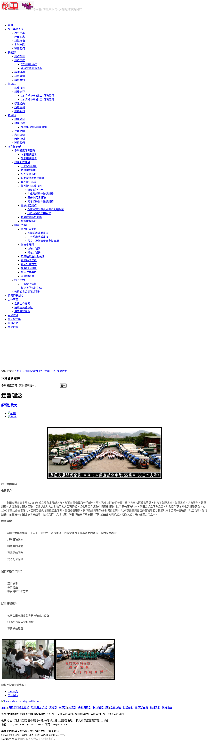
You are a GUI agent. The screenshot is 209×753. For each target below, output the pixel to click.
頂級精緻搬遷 (29, 170)
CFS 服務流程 (29, 64)
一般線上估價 (29, 284)
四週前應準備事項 (37, 233)
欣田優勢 (19, 135)
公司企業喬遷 (29, 174)
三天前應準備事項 (37, 236)
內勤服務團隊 (29, 154)
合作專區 (13, 299)
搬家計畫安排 (29, 229)
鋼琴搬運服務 (35, 189)
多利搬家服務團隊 (24, 150)
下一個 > (13, 695)
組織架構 (19, 40)
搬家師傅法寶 (29, 260)
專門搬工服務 (29, 182)
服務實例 (13, 315)
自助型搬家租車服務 (32, 178)
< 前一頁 (13, 691)
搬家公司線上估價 (18, 707)
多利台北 (45, 9)
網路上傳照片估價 (31, 287)
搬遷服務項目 (22, 162)
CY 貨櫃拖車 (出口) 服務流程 (37, 95)
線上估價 (19, 280)
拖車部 (12, 84)
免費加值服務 (29, 268)
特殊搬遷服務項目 (31, 185)
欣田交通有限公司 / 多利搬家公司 (37, 738)
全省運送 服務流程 (31, 68)
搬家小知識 (20, 225)
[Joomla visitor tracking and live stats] (21, 701)
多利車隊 (19, 44)
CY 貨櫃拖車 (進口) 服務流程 (37, 99)
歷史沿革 (19, 33)
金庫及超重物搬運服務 (40, 193)
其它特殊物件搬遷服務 (40, 201)
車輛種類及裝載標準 (32, 256)
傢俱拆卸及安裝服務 (39, 213)
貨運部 (12, 52)
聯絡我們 (19, 48)
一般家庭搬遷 (29, 166)
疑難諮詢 (19, 72)
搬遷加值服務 (29, 205)
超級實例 (19, 76)
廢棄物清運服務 (36, 197)
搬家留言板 (14, 319)
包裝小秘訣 (33, 248)
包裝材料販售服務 (31, 217)
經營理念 (19, 36)
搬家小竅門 (27, 244)
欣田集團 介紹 (16, 29)
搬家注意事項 (29, 272)
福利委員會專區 (23, 307)
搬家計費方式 (29, 264)
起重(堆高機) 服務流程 (34, 127)
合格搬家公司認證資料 (27, 291)
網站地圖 (13, 327)
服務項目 (19, 56)
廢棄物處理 (27, 276)
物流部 (12, 115)
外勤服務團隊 (29, 158)
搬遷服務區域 (29, 221)
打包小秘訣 (33, 252)
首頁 (10, 25)
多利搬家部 (14, 146)
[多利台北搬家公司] (17, 9)
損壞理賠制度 (16, 295)
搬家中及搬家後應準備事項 (43, 240)
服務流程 (19, 60)
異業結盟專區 (22, 311)
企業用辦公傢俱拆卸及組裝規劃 (45, 209)
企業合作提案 (22, 303)
